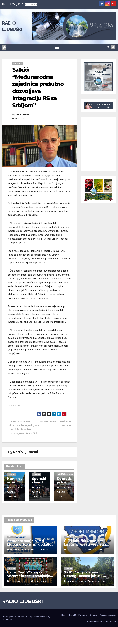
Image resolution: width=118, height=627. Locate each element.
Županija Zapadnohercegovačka (68, 474)
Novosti (11, 537)
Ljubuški (11, 475)
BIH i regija (17, 63)
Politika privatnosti (108, 615)
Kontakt (72, 615)
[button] (108, 47)
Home (64, 615)
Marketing (82, 615)
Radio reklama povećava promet (101, 621)
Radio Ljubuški (23, 114)
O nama (93, 615)
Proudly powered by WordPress (16, 616)
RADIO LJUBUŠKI (22, 601)
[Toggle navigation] (56, 47)
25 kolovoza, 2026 (20, 550)
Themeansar (8, 619)
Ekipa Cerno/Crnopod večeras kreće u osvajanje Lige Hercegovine (28, 576)
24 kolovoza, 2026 (20, 581)
